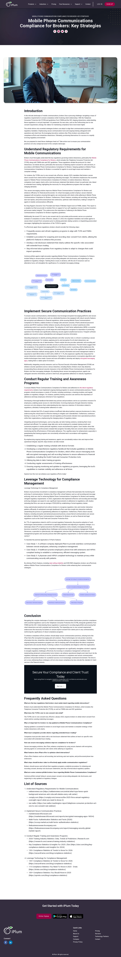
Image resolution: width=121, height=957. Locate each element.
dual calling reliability (56, 563)
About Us (76, 934)
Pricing (53, 4)
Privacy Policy (78, 942)
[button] (32, 4)
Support (75, 936)
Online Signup (44, 916)
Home (75, 931)
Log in (99, 4)
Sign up (110, 4)
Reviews (98, 934)
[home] (11, 4)
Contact (87, 4)
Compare (76, 939)
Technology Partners (102, 936)
